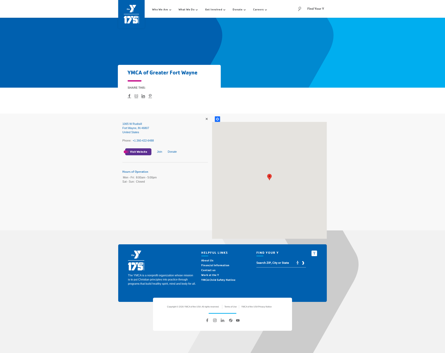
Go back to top (314, 253)
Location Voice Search (297, 262)
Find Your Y (315, 9)
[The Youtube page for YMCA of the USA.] (238, 320)
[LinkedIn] (222, 320)
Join (159, 151)
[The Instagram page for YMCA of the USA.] (215, 320)
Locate (217, 119)
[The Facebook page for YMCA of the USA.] (207, 320)
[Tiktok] (230, 320)
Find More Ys (206, 119)
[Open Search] (300, 9)
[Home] (136, 261)
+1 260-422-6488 (143, 140)
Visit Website (138, 151)
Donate (172, 151)
